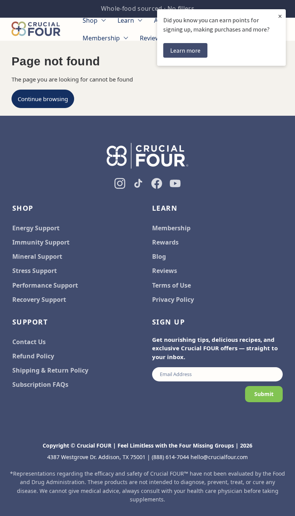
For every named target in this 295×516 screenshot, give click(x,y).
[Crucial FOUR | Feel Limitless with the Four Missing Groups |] (36, 29)
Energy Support (36, 228)
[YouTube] (175, 183)
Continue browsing (43, 99)
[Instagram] (119, 183)
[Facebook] (156, 183)
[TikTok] (138, 183)
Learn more (185, 50)
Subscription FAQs (40, 384)
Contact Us (29, 342)
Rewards (165, 242)
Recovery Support (39, 299)
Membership (171, 228)
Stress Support (34, 270)
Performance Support (45, 285)
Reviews (164, 270)
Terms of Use (171, 285)
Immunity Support (41, 242)
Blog (159, 256)
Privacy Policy (173, 299)
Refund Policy (33, 356)
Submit (263, 394)
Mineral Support (37, 256)
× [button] (280, 16)
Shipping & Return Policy (50, 370)
